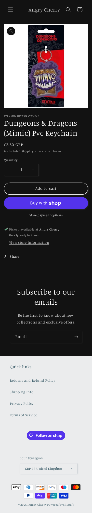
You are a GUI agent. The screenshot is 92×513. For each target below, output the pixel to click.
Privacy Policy (22, 403)
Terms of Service (23, 415)
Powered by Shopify (60, 504)
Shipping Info (21, 392)
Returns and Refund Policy (32, 380)
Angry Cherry (37, 504)
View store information (29, 242)
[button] (10, 9)
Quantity (10, 160)
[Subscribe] (76, 337)
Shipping (27, 151)
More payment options (46, 215)
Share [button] (15, 256)
